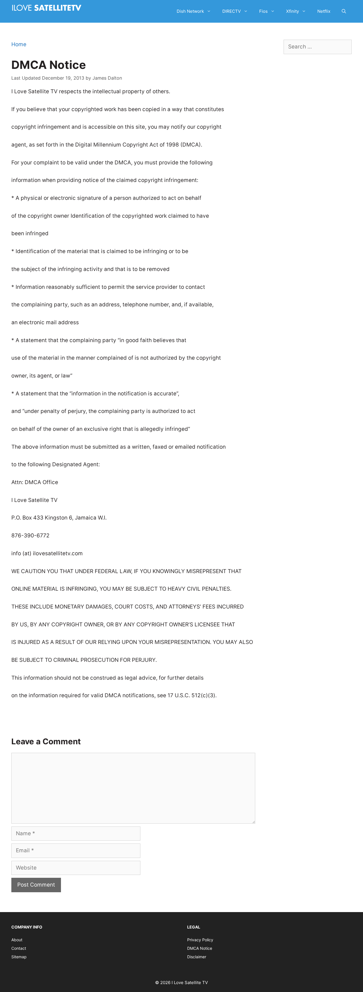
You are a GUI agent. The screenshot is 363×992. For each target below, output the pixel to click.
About (16, 939)
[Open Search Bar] (344, 11)
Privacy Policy (200, 939)
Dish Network (190, 11)
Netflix (323, 11)
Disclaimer (196, 956)
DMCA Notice (199, 948)
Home (18, 44)
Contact (18, 948)
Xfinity (292, 11)
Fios (263, 11)
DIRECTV (231, 11)
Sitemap (19, 956)
